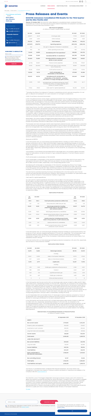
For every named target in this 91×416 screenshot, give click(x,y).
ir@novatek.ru (12, 42)
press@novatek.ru (14, 31)
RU (5, 1)
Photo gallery (10, 17)
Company (42, 6)
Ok (72, 410)
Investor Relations (62, 6)
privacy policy (19, 60)
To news (28, 389)
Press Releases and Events (13, 14)
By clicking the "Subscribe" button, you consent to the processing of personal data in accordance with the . (14, 58)
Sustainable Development (76, 6)
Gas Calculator (10, 19)
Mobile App (9, 21)
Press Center (51, 6)
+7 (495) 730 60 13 (13, 40)
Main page (7, 10)
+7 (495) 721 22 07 (13, 28)
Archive (9, 15)
